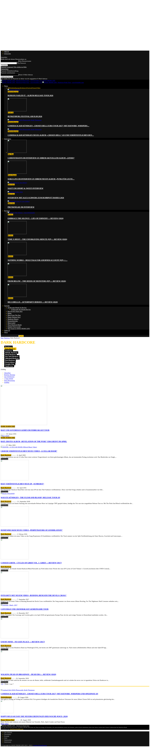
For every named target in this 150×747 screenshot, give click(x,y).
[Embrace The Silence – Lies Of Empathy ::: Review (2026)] (21, 213)
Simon (3, 434)
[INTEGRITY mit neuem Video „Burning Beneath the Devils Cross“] (15, 591)
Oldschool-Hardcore (12, 358)
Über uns (6, 51)
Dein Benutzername (25, 61)
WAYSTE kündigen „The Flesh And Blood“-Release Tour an (30, 497)
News (6, 86)
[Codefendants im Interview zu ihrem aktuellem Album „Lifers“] (17, 152)
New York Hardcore (12, 356)
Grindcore (8, 351)
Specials (7, 306)
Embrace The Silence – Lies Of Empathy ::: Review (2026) (35, 218)
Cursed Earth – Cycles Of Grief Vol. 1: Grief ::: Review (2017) (31, 563)
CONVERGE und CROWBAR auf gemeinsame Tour (24, 609)
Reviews (7, 211)
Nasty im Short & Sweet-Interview (25, 188)
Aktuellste (7, 373)
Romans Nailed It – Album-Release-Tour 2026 (30, 95)
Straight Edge (9, 364)
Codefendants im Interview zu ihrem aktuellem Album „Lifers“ (41, 158)
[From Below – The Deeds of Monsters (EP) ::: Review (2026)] (17, 275)
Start (2, 338)
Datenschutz (4, 69)
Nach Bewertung (9, 380)
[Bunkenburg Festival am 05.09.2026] (17, 111)
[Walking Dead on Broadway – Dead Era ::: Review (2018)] (15, 670)
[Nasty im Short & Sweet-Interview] (17, 183)
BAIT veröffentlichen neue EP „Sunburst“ (22, 484)
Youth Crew (9, 366)
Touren (34, 88)
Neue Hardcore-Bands (15, 325)
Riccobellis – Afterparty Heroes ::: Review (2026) (33, 302)
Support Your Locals (14, 327)
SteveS (14, 697)
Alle (9, 88)
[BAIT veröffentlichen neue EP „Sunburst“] (15, 480)
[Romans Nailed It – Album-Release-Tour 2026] (14, 90)
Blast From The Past (14, 315)
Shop (6, 332)
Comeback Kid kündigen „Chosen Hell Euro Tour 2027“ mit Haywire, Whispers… (48, 126)
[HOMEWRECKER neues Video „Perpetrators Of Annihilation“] (15, 526)
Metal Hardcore (10, 354)
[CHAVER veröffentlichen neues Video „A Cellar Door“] (19, 447)
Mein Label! (11, 323)
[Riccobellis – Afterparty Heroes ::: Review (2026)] (17, 296)
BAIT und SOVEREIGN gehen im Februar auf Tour (25, 430)
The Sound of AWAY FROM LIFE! (19, 329)
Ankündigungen (15, 88)
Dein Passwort (21, 63)
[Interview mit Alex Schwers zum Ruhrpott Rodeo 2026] (15, 192)
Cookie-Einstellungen (40, 745)
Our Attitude (8, 732)
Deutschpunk (12, 175)
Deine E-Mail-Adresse (26, 75)
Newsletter (7, 53)
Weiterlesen (4, 459)
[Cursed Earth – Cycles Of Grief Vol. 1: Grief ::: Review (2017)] (15, 559)
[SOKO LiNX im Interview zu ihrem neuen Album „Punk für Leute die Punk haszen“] (17, 173)
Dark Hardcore (10, 349)
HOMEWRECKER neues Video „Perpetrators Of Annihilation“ (32, 530)
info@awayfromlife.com (16, 729)
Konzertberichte (13, 321)
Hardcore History (13, 319)
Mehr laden (5, 724)
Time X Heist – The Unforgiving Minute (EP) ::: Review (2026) (37, 239)
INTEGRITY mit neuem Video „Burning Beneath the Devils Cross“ (33, 595)
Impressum (7, 742)
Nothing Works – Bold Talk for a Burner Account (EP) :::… (37, 260)
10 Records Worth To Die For (17, 308)
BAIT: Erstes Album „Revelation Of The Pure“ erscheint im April (34, 441)
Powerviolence (10, 362)
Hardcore (7, 338)
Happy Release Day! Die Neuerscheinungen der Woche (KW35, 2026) (34, 716)
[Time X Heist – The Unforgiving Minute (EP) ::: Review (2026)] (17, 233)
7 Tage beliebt (8, 378)
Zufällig (6, 382)
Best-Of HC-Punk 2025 (15, 311)
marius (14, 501)
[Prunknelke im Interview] (19, 201)
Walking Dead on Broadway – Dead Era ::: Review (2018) (28, 674)
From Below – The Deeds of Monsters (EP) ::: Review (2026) (37, 281)
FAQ (5, 738)
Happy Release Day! (14, 317)
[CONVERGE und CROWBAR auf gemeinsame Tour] (9, 605)
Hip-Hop (11, 154)
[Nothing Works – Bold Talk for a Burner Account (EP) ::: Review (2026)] (17, 254)
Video (38, 88)
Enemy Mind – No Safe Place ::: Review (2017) (23, 642)
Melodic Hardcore (11, 352)
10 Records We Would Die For (21, 309)
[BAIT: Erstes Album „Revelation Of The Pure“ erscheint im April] (5, 436)
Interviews (7, 139)
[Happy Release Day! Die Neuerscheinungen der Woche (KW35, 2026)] (7, 713)
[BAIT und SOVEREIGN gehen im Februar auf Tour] (24, 424)
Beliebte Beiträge (9, 375)
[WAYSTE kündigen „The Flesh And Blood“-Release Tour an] (8, 493)
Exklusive (23, 88)
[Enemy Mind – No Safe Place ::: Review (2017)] (15, 638)
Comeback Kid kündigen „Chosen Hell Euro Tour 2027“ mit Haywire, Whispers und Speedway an (49, 694)
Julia (13, 678)
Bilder (10, 313)
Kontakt (6, 736)
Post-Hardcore (10, 360)
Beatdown (8, 347)
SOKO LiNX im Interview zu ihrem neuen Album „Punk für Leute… (41, 179)
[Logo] (21, 82)
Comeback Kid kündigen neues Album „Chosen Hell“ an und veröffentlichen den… (51, 135)
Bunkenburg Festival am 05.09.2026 (25, 116)
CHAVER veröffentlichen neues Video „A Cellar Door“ (29, 451)
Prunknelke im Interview (21, 207)
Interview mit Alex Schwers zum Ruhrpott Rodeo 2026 (36, 198)
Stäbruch (7, 330)
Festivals (29, 88)
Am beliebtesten (9, 377)
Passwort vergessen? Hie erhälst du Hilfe (14, 67)
